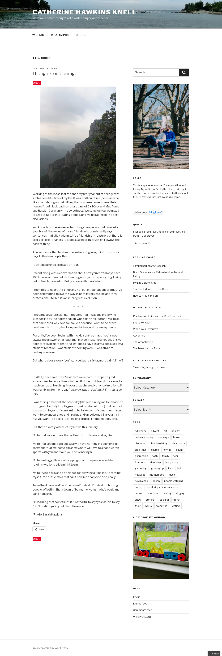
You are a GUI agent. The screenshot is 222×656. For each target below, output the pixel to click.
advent (155, 430)
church (155, 449)
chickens (140, 443)
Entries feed (140, 603)
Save (38, 83)
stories (150, 499)
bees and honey (144, 437)
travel (176, 499)
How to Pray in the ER (145, 295)
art (165, 430)
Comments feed (142, 609)
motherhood (157, 474)
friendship (155, 462)
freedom (140, 462)
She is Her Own (141, 322)
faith (155, 455)
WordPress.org (142, 616)
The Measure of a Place (146, 348)
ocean (156, 480)
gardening (141, 468)
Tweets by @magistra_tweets (150, 367)
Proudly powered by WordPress (50, 647)
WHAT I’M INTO (60, 34)
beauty (176, 430)
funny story (171, 462)
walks (148, 505)
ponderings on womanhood (162, 487)
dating (179, 449)
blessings (163, 437)
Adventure (139, 335)
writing (176, 505)
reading (167, 493)
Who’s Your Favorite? (145, 328)
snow (138, 499)
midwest (140, 474)
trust (138, 505)
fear (175, 455)
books (177, 437)
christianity (178, 443)
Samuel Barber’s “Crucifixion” (150, 265)
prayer (138, 493)
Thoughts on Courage (54, 73)
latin (179, 468)
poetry (139, 487)
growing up (157, 468)
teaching (164, 499)
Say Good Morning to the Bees (150, 289)
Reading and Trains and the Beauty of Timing (158, 316)
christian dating (159, 443)
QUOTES (81, 34)
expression (141, 455)
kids (170, 468)
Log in (136, 596)
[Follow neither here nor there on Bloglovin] (148, 213)
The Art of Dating (143, 341)
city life (167, 449)
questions (152, 493)
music (172, 474)
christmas (141, 449)
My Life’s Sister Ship (144, 282)
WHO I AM (38, 34)
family (165, 455)
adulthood (141, 430)
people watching (173, 480)
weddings (161, 505)
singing (180, 493)
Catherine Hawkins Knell (85, 12)
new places (141, 480)
